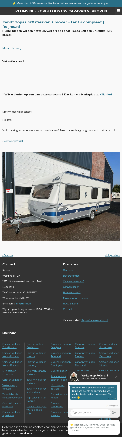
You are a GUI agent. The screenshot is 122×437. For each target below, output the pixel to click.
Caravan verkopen (12, 379)
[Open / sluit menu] (118, 11)
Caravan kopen (59, 370)
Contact (67, 309)
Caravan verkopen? (73, 281)
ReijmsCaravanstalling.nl (94, 320)
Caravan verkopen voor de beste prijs (36, 410)
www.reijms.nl (13, 141)
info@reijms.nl (23, 303)
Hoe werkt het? (72, 292)
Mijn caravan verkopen (75, 298)
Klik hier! (106, 94)
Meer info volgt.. (13, 48)
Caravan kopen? (72, 286)
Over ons (68, 270)
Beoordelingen (71, 275)
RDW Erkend (70, 303)
